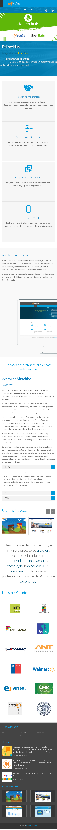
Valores (8, 498)
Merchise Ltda (31, 826)
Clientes (23, 732)
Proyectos (41, 732)
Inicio (4, 732)
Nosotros (23, 736)
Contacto (41, 736)
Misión (8, 467)
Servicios (5, 736)
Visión (7, 493)
